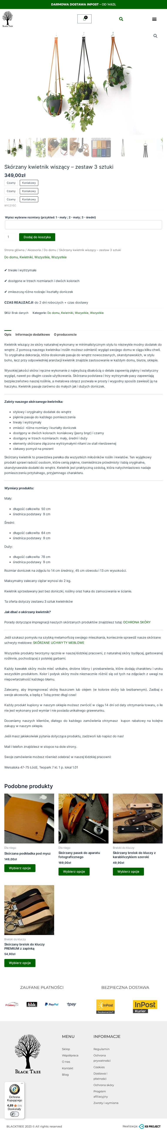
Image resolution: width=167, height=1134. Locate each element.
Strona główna (14, 250)
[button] (121, 18)
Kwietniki (26, 257)
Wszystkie (42, 257)
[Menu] (22, 1084)
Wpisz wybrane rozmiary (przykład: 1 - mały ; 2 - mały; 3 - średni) (51, 217)
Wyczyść (10, 205)
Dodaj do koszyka (37, 237)
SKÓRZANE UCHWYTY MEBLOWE (58, 643)
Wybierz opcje (20, 868)
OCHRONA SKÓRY (136, 622)
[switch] (14, 1114)
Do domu (50, 250)
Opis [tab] (7, 335)
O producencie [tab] (65, 335)
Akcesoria (34, 250)
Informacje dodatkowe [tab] (32, 335)
